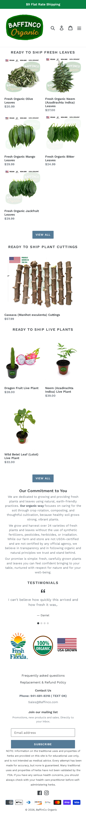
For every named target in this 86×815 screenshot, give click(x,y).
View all (43, 234)
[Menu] (79, 27)
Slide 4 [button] (48, 623)
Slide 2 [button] (41, 623)
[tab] (38, 623)
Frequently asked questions (43, 675)
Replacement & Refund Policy (43, 682)
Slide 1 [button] (38, 623)
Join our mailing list (43, 712)
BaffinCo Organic (46, 809)
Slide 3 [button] (45, 623)
